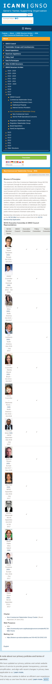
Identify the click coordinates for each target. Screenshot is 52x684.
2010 (9, 145)
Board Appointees (12, 50)
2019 (9, 86)
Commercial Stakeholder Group (21, 100)
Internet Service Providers (21, 107)
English (6, 646)
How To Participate (12, 61)
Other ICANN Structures (14, 64)
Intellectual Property (19, 105)
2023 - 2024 (12, 73)
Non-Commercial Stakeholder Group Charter (22, 617)
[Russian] (20, 162)
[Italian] (15, 162)
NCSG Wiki (12, 217)
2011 (9, 143)
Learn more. (19, 672)
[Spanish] (23, 162)
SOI (8, 255)
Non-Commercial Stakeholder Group (22, 111)
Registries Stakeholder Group (20, 123)
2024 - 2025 (12, 71)
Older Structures (13, 148)
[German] (12, 162)
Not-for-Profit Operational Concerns (25, 117)
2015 (9, 132)
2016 (36, 33)
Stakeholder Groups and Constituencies (20, 47)
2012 (9, 140)
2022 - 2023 (12, 76)
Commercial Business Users (22, 102)
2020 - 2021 (12, 81)
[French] (9, 162)
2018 (9, 89)
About (12, 33)
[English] (7, 162)
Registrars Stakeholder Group (20, 121)
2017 (9, 92)
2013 (9, 138)
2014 (9, 135)
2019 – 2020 (12, 84)
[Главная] (25, 8)
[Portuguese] (17, 162)
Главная (4, 33)
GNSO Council (11, 44)
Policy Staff (10, 57)
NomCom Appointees (13, 54)
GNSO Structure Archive (24, 33)
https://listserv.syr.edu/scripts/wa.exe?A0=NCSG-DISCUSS (27, 637)
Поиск (30, 14)
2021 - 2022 (12, 79)
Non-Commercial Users (21, 114)
